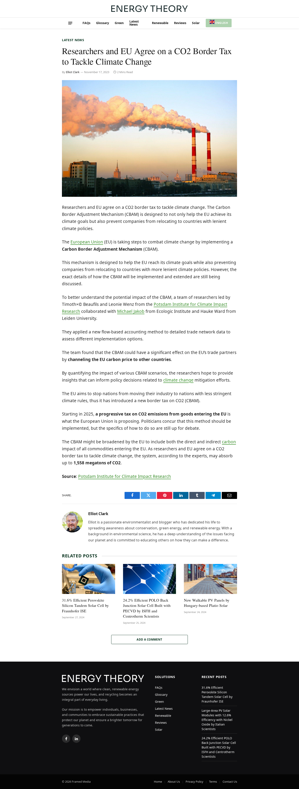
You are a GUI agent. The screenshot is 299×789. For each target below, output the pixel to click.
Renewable (160, 23)
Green (119, 23)
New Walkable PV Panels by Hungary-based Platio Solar (206, 602)
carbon (229, 442)
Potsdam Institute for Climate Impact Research (124, 476)
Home (158, 782)
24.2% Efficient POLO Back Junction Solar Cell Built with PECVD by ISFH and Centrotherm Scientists (147, 608)
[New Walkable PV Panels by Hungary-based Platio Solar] (210, 579)
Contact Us (230, 782)
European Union (86, 242)
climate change (178, 380)
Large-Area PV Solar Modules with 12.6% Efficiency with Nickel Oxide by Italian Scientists (217, 719)
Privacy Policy (194, 782)
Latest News (134, 22)
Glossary (102, 23)
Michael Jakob (130, 311)
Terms (213, 782)
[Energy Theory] (149, 8)
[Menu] (70, 22)
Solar (196, 23)
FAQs (86, 23)
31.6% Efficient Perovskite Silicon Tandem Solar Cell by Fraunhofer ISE (85, 605)
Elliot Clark (72, 72)
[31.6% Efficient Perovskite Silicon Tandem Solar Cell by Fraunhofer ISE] (88, 579)
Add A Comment (149, 639)
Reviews (180, 23)
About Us (174, 782)
